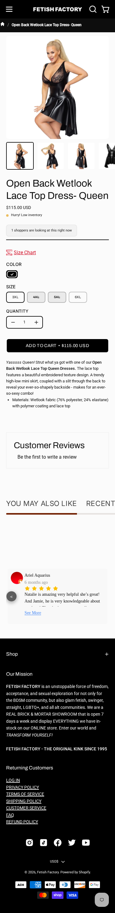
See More (33, 613)
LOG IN (13, 780)
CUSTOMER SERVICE (26, 808)
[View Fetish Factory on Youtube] (85, 842)
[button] (92, 9)
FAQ (10, 815)
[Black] (12, 274)
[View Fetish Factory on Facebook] (57, 842)
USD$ (54, 862)
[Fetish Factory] (57, 9)
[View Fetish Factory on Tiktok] (43, 842)
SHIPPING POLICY (23, 801)
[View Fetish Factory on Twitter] (71, 842)
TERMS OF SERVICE (25, 794)
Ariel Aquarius (37, 575)
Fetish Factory (48, 872)
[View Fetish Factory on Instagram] (29, 842)
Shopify (84, 872)
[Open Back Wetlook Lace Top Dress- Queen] (20, 156)
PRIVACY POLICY (22, 787)
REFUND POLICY (22, 821)
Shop (12, 654)
